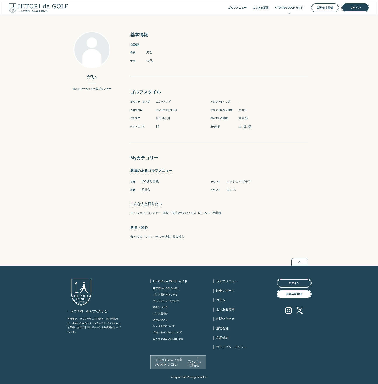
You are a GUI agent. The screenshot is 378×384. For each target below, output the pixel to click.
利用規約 (222, 337)
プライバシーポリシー (231, 347)
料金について (160, 307)
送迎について (160, 319)
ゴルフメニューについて (166, 301)
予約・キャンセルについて (167, 332)
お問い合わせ (225, 319)
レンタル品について (164, 326)
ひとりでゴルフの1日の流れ (168, 338)
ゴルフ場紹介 (160, 313)
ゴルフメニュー (237, 7)
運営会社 (222, 328)
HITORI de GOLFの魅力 (166, 288)
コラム (220, 300)
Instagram (288, 310)
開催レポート (225, 290)
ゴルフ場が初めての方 (165, 294)
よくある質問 (260, 7)
